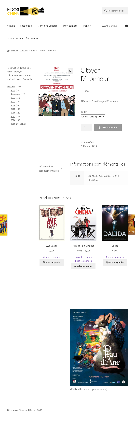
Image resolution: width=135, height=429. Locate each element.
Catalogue (26, 25)
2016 (33, 50)
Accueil (11, 25)
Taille (84, 111)
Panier (87, 25)
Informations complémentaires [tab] (49, 168)
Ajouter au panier (108, 127)
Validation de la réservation (22, 38)
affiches (24, 50)
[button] (70, 71)
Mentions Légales (47, 25)
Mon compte (70, 25)
